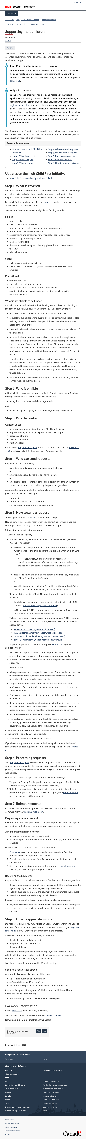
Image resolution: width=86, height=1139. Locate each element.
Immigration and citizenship (15, 1085)
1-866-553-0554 (53, 1015)
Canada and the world (51, 1092)
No (45, 1031)
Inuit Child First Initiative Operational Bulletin (31, 178)
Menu (10, 13)
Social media (9, 1120)
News (45, 1059)
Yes (38, 1031)
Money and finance (50, 1096)
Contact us (14, 852)
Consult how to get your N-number (40, 605)
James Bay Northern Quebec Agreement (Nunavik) (38, 639)
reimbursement (70, 792)
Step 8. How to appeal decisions (63, 163)
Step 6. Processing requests (61, 156)
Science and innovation (51, 1100)
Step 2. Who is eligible (22, 159)
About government (11, 1074)
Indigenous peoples (50, 1103)
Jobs (6, 1081)
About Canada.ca (11, 1127)
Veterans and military (50, 1107)
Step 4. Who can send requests (63, 149)
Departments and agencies (52, 1070)
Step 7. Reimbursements (60, 159)
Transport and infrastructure (53, 1089)
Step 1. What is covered (23, 156)
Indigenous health (49, 20)
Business (8, 1092)
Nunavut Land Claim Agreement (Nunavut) (34, 629)
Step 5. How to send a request (62, 152)
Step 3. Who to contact (23, 163)
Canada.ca (9, 20)
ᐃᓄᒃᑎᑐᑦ (8, 41)
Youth (45, 1111)
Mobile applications (12, 1123)
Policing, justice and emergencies (55, 1085)
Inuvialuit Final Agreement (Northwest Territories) (38, 632)
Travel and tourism (12, 1089)
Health (7, 1100)
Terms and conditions (13, 1131)
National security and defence (15, 1111)
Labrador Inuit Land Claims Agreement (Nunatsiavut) (39, 636)
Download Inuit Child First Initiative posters (28, 1019)
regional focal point (19, 105)
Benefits (8, 1096)
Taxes (7, 1103)
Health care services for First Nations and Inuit (25, 24)
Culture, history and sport (52, 1081)
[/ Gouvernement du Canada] (20, 7)
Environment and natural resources (17, 1107)
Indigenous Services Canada (27, 20)
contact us (15, 80)
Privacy (7, 1134)
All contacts (9, 1070)
